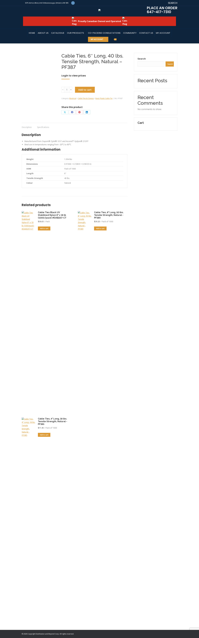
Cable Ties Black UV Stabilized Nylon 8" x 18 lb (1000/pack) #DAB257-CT (52, 215)
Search (142, 58)
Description (27, 127)
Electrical (72, 98)
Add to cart (85, 89)
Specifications (43, 127)
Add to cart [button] (44, 228)
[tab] (27, 126)
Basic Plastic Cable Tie (103, 98)
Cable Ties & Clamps (86, 98)
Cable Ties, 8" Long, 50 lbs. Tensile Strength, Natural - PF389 (109, 215)
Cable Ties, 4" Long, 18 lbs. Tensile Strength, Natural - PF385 (52, 421)
